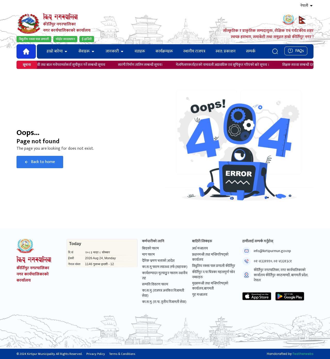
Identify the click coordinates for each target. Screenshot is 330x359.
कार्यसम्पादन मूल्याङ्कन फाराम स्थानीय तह (164, 276)
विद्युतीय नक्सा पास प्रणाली (34, 39)
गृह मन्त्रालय (199, 294)
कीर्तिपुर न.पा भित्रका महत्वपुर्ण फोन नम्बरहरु (213, 275)
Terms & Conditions (122, 354)
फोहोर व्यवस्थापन (65, 39)
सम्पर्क (250, 51)
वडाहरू (140, 51)
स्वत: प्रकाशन (226, 51)
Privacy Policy (95, 354)
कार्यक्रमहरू (164, 51)
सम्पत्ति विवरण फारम (155, 284)
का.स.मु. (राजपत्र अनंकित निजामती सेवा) (163, 293)
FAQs (299, 50)
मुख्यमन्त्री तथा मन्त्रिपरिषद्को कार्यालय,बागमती (210, 286)
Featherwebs (303, 354)
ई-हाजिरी (87, 39)
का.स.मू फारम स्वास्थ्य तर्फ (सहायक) (164, 267)
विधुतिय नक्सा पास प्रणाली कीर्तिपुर (213, 265)
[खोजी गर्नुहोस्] (275, 51)
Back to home (43, 161)
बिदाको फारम (150, 248)
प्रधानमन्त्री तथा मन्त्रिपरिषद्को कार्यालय (210, 257)
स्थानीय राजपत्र (194, 51)
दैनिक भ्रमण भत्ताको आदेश (158, 260)
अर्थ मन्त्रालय (200, 248)
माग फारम (148, 254)
